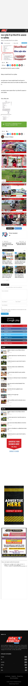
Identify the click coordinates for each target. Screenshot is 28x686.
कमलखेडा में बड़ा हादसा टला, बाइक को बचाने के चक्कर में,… (16, 361)
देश (1, 659)
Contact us (13, 676)
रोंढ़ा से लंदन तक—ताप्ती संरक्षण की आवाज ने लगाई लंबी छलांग (17, 377)
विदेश (2, 667)
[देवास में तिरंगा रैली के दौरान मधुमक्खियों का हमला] (4, 390)
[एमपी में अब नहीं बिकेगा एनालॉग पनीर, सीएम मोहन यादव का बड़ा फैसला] (4, 402)
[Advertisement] (14, 15)
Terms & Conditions (14, 678)
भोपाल (2, 670)
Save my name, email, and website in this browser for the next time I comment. (13, 310)
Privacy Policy (20, 676)
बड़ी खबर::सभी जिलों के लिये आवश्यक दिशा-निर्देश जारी (21, 243)
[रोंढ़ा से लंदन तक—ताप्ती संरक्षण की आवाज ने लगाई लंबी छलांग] (4, 379)
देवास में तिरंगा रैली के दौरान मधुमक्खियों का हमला (15, 389)
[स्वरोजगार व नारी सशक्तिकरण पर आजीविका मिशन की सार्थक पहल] (4, 430)
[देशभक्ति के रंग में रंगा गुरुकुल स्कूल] (4, 396)
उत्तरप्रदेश (2, 662)
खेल (3, 252)
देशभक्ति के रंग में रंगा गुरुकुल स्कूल (12, 394)
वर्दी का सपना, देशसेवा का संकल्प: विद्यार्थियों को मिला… (15, 366)
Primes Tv (17, 683)
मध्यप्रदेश (2, 656)
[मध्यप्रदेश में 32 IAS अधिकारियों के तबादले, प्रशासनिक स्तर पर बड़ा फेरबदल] (4, 374)
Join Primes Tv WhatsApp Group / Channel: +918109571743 (13, 124)
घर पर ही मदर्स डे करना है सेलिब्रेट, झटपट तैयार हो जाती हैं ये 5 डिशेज (7, 244)
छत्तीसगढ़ (2, 664)
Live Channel (7, 676)
